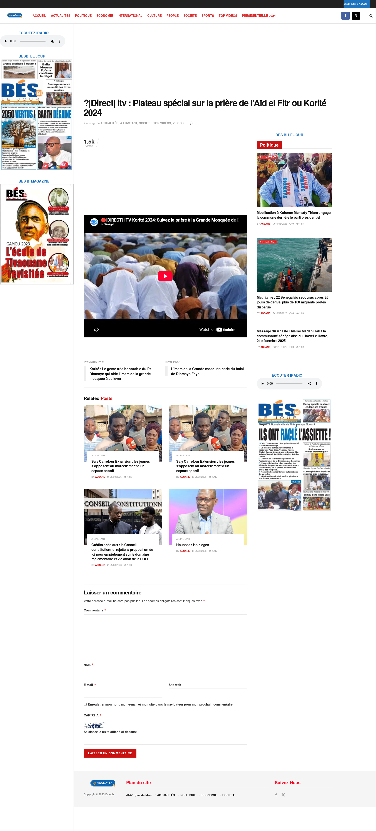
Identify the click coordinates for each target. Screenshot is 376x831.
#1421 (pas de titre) (138, 795)
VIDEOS (178, 123)
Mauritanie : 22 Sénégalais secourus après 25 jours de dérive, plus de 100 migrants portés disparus (292, 302)
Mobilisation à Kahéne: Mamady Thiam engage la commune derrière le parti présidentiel (294, 215)
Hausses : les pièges (192, 544)
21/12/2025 (281, 347)
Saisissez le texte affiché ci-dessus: (110, 731)
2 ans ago (90, 123)
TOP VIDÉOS (228, 15)
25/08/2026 (115, 476)
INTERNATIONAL (130, 15)
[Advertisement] (208, 60)
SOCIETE (190, 15)
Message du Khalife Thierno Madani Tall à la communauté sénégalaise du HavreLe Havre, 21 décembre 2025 (292, 335)
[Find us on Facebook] (345, 15)
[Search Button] (371, 15)
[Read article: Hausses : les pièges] (208, 517)
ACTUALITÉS (60, 15)
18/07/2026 (281, 313)
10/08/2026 (281, 223)
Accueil (39, 15)
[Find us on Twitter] (356, 15)
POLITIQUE (83, 15)
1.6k (129, 565)
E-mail (90, 684)
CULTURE (154, 15)
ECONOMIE (104, 15)
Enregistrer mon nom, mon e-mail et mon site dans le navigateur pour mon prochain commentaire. (160, 704)
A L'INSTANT (128, 123)
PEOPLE (172, 15)
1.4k (214, 476)
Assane (100, 476)
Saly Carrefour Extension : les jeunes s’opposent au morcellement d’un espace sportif (120, 466)
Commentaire (95, 610)
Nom (89, 665)
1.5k (129, 476)
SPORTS (207, 15)
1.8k (301, 347)
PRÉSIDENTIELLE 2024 (259, 15)
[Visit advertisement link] (37, 112)
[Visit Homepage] (14, 15)
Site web (175, 684)
